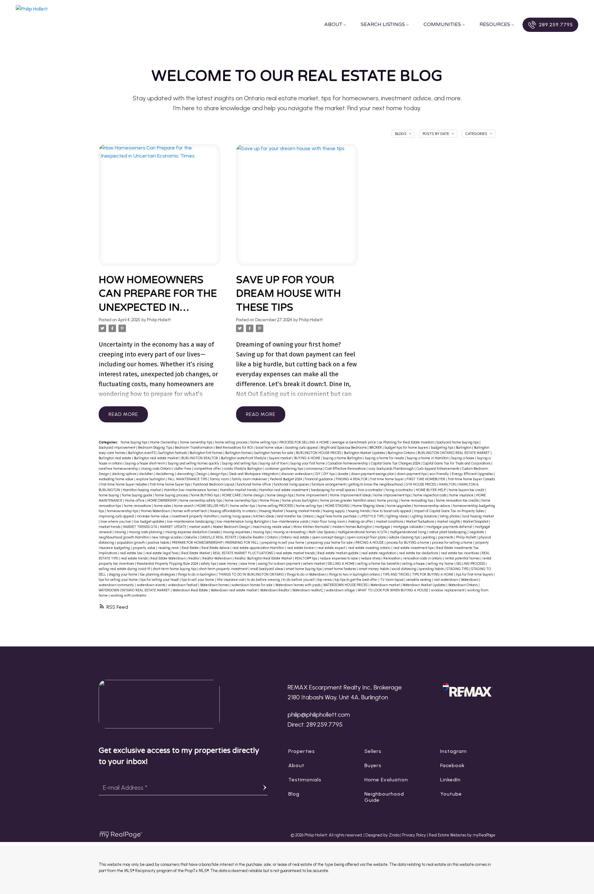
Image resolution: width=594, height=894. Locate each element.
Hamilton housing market (142, 490)
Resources (495, 24)
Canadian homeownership (348, 463)
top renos (325, 580)
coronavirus (314, 469)
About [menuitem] (333, 24)
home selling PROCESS (276, 506)
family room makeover (250, 479)
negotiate (477, 532)
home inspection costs (430, 495)
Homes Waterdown (156, 511)
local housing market (478, 516)
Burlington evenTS (142, 453)
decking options (124, 474)
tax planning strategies (158, 574)
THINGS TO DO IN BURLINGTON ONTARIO (251, 574)
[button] (550, 25)
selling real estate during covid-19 (125, 569)
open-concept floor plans (367, 537)
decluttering (165, 474)
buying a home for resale (385, 458)
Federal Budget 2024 (286, 479)
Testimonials (304, 780)
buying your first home (308, 463)
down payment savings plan (373, 474)
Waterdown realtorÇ (308, 590)
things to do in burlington (197, 574)
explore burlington (151, 479)
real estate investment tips (413, 548)
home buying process (172, 495)
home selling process (231, 442)
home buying (109, 495)
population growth (131, 543)
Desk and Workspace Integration (254, 474)
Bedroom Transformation (194, 448)
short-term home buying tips (175, 569)
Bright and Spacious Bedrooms (344, 448)
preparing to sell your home (283, 543)
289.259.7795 (556, 25)
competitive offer (208, 469)
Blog (293, 794)
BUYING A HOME (307, 458)
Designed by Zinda (382, 835)
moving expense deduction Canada (193, 532)
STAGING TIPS (457, 569)
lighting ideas (397, 516)
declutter (146, 474)
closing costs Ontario (156, 469)
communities (442, 24)
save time (248, 564)
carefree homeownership (119, 469)
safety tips (209, 564)
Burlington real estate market (156, 458)
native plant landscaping (448, 532)
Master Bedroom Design (232, 527)
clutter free (183, 469)
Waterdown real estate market (234, 590)
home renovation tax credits (458, 501)
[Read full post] (159, 208)
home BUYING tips (205, 495)
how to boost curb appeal (392, 511)
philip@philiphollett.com (319, 714)
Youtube (451, 794)
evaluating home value (116, 479)
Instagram (453, 751)
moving (120, 532)
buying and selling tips (240, 463)
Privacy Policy (414, 835)
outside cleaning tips (405, 537)
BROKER (376, 448)
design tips (218, 474)
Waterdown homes (215, 585)
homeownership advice (432, 506)
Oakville (191, 537)
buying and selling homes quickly (194, 463)
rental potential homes (462, 558)
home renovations (138, 506)
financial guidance (319, 479)
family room (220, 479)
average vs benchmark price (354, 442)
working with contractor (128, 596)
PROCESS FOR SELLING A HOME (304, 442)
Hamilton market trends (238, 490)
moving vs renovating (290, 532)
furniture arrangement (329, 484)
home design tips (280, 495)
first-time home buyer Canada (471, 479)
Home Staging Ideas (368, 506)
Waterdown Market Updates (424, 585)
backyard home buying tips (458, 442)
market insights (449, 522)
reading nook (169, 548)
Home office (135, 501)
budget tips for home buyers (407, 448)
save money (229, 564)
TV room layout (392, 580)
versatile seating (419, 580)
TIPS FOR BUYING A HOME (433, 574)
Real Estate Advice (215, 548)
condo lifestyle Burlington (243, 469)
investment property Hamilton (194, 516)
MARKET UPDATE (173, 527)
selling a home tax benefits (378, 564)
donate (343, 474)
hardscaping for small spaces (333, 490)
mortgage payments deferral (449, 527)
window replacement (448, 590)
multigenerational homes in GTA (363, 532)
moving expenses (237, 532)
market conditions (390, 522)
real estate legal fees (162, 553)
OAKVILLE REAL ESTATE (218, 537)
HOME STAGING (338, 506)
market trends (110, 527)
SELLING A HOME (341, 564)
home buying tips (134, 442)
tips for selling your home (119, 580)
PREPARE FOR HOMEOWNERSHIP (197, 543)
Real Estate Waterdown (168, 558)
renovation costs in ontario (423, 558)
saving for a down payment (279, 564)
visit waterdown (446, 580)
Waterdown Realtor (275, 590)
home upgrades (399, 506)
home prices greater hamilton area (347, 501)
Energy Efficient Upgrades (473, 474)
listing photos (450, 516)
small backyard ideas (267, 569)
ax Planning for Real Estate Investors (407, 442)
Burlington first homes (206, 453)
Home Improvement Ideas (351, 495)
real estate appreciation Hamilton (258, 548)
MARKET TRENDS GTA (140, 527)
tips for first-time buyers (475, 574)
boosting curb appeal (302, 448)
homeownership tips (123, 511)
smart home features (341, 569)
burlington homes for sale (274, 453)
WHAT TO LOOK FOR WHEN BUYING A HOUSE (393, 590)
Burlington (464, 448)
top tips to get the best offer (356, 580)
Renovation (392, 558)
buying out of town (274, 463)
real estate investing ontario (369, 548)
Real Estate (191, 548)
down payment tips (412, 474)
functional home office (254, 484)
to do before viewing (264, 580)
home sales (163, 506)
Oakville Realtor (252, 537)
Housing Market (271, 511)
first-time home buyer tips (170, 484)
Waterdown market (385, 585)
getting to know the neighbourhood (376, 484)
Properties (301, 751)
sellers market (314, 564)
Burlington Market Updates (365, 453)
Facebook (452, 765)
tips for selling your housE (160, 580)
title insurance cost (231, 580)
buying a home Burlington (343, 458)
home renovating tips (417, 501)
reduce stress (371, 558)
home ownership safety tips (201, 501)
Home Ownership (164, 442)
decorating (186, 474)
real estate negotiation (379, 553)
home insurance (461, 495)
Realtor (194, 558)
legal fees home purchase (337, 516)
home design (254, 495)
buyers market (280, 458)
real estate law (132, 553)
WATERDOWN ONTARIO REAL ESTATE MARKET (135, 590)
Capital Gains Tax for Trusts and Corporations (457, 463)
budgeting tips (442, 448)
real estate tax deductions (419, 553)
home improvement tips (392, 495)
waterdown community (117, 585)
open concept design (328, 537)
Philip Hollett (466, 537)
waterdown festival (183, 585)
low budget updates (149, 522)
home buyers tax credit (467, 490)
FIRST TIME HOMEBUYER (426, 479)
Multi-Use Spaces (322, 532)
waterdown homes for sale (252, 585)
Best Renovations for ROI (235, 448)
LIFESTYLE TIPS (372, 516)
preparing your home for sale (330, 543)
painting (429, 537)
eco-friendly (439, 474)
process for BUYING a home (408, 543)
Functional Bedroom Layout (214, 484)
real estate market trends (296, 553)
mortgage (383, 527)
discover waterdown (297, 474)
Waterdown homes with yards (298, 585)
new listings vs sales (167, 537)
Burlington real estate (115, 458)
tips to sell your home (198, 580)
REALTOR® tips (306, 558)
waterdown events (151, 585)
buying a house (463, 458)
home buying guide (137, 495)
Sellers (372, 751)
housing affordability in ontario (233, 511)
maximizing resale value (271, 527)
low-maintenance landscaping (191, 522)
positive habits (159, 543)
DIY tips (329, 474)
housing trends (359, 511)
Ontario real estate (295, 537)
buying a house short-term (145, 463)
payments (446, 537)
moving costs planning (146, 532)
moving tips (262, 532)
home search (184, 506)
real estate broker (301, 548)
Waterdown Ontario (463, 585)
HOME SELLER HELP (212, 506)
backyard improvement (117, 448)
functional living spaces (292, 484)
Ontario (273, 537)
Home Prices (270, 501)
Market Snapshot (476, 522)
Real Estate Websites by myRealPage (462, 835)
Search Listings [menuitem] (383, 24)
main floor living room (328, 522)
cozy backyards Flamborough (391, 469)
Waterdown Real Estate (191, 590)
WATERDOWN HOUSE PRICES (345, 585)
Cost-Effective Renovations (346, 469)
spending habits (432, 569)
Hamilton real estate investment (284, 490)
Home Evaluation (386, 780)
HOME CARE (232, 495)
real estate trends (134, 558)
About (296, 765)
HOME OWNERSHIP (162, 501)
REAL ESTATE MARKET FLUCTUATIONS (243, 553)
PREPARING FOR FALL (242, 543)
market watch (200, 527)
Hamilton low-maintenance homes (191, 490)
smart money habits (374, 569)
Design (202, 474)
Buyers (372, 765)
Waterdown (470, 580)
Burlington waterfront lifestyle (244, 458)
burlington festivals (173, 453)
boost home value (269, 448)
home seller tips (243, 506)
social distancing (404, 569)
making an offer (361, 522)
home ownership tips (196, 442)
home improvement (312, 495)
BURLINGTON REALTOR (200, 458)
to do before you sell (299, 580)
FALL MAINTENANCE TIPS (188, 479)
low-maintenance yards (290, 522)
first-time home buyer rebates (124, 484)
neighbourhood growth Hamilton (124, 537)
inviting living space (236, 516)
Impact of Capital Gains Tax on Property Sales (449, 511)
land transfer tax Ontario (296, 516)
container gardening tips (284, 469)
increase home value (153, 516)
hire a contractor (371, 490)
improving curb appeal (117, 516)
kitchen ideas (264, 516)
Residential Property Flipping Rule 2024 (168, 564)
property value (144, 548)
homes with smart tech (190, 511)
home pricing (388, 501)
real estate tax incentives (460, 553)
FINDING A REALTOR (352, 479)
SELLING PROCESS (471, 564)
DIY (318, 474)
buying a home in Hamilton (428, 458)
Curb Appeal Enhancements (438, 469)
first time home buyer (387, 479)
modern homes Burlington (352, 527)
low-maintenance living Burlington (243, 522)
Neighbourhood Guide (384, 797)
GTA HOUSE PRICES (421, 484)
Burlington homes (238, 453)
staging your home (123, 574)
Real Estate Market (196, 553)
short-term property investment (223, 569)
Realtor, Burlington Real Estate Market (264, 558)
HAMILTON (448, 484)
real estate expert (331, 548)
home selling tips (264, 442)
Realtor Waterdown (217, 558)
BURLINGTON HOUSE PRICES (319, 453)
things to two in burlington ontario (355, 574)
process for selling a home (452, 543)
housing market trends (303, 511)
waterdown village (341, 590)
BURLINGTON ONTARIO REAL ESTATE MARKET (454, 453)
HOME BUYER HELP (431, 490)
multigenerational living (408, 532)
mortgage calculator (408, 527)
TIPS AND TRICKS (396, 574)
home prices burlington (300, 501)
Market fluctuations (420, 522)
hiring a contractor (399, 490)
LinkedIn (450, 780)
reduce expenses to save (339, 558)
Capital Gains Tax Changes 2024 (396, 463)
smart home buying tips (304, 569)
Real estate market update (338, 553)
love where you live (116, 522)
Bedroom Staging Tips (155, 448)
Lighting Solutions (424, 516)
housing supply (334, 511)
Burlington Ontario (402, 453)
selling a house (414, 564)
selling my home (441, 564)
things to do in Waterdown (307, 574)
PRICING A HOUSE (370, 543)
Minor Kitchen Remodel (311, 527)
